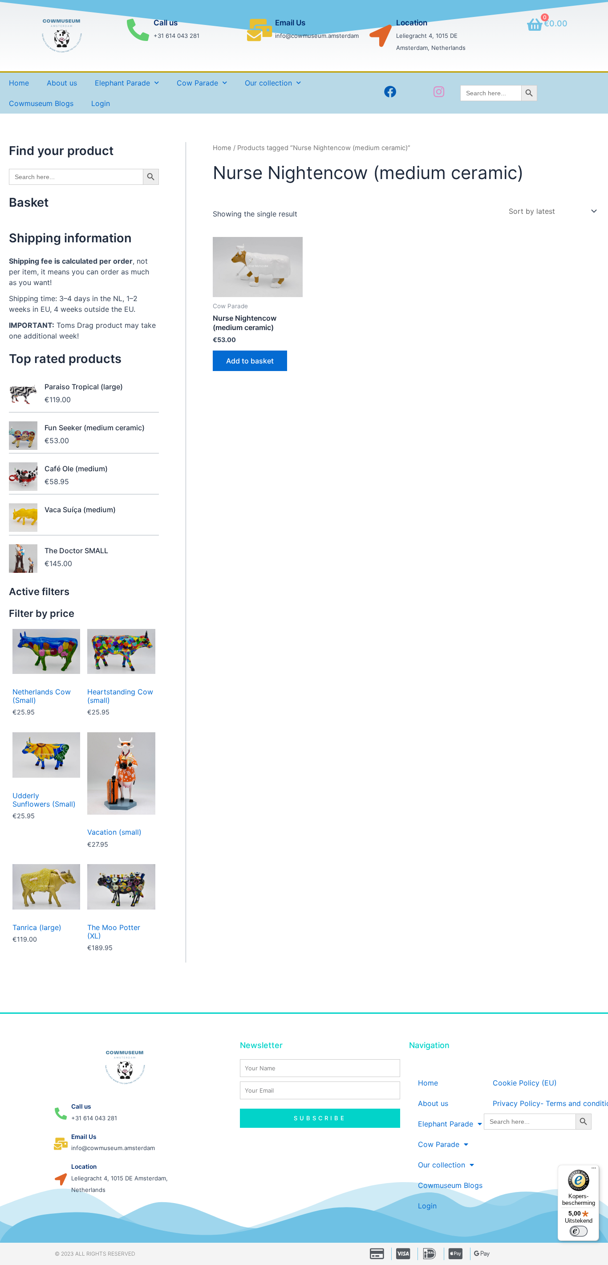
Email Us (290, 22)
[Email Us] (259, 30)
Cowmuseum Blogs (41, 103)
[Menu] (593, 1170)
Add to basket (250, 360)
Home (19, 82)
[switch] (579, 1231)
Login (100, 103)
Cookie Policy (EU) (525, 1082)
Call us (166, 22)
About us (62, 82)
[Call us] (138, 30)
